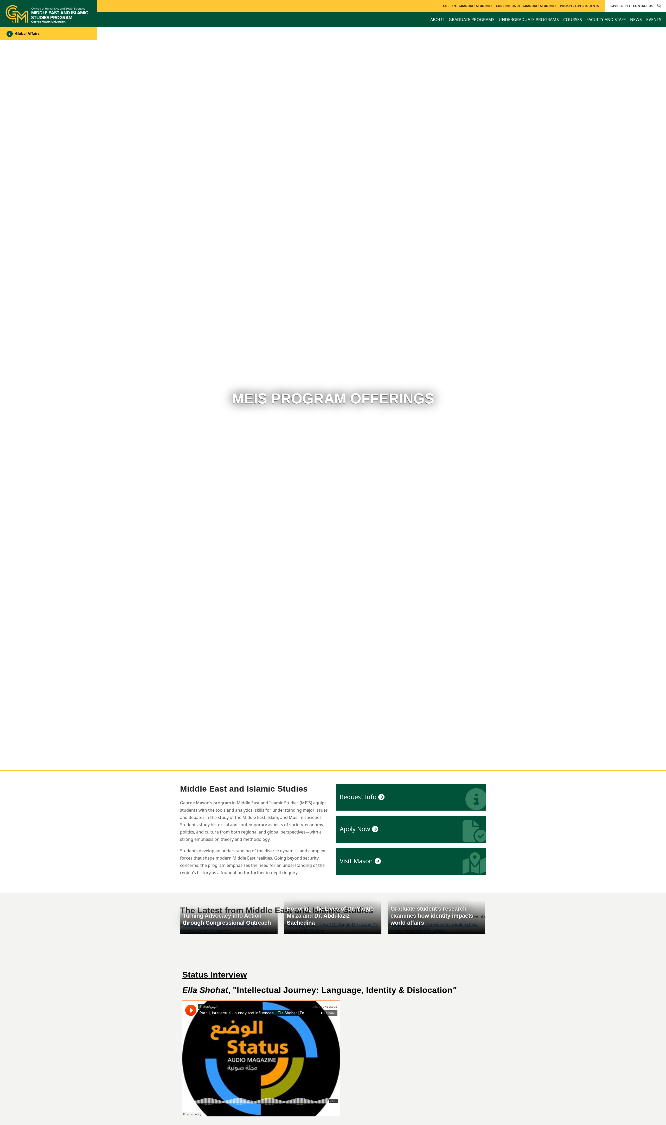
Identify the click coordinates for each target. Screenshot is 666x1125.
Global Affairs (27, 33)
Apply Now (355, 828)
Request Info (358, 796)
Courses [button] (572, 19)
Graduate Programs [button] (472, 19)
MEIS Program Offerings (333, 398)
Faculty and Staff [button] (606, 19)
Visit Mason (356, 860)
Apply (625, 6)
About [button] (437, 19)
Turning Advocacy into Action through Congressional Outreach (227, 919)
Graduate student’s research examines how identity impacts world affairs (431, 915)
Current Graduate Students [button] (467, 6)
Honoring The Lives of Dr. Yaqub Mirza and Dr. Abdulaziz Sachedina (330, 915)
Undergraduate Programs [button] (529, 19)
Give (614, 6)
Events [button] (653, 19)
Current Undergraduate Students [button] (526, 6)
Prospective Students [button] (579, 6)
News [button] (636, 19)
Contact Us (643, 6)
